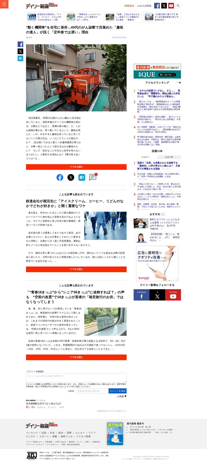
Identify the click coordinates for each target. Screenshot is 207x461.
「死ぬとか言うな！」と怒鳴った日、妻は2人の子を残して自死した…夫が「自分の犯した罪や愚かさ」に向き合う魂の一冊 (159, 186)
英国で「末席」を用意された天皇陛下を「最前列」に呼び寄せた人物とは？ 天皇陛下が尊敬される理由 (158, 166)
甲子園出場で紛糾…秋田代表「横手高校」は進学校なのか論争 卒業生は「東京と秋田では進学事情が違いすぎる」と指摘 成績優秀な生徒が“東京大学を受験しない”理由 (159, 141)
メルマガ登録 (144, 5)
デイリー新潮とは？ (34, 442)
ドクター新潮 (83, 436)
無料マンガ (67, 436)
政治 (60, 433)
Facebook (141, 292)
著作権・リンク (75, 442)
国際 (69, 433)
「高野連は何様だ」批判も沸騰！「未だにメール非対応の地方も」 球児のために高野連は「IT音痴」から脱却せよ (159, 119)
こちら (72, 459)
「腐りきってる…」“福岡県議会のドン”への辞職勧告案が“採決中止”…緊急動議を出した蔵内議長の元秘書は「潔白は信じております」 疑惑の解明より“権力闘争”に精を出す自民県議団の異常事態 (159, 106)
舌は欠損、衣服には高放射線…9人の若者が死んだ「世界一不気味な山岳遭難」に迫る (158, 176)
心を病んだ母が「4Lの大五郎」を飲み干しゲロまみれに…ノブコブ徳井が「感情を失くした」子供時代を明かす (159, 196)
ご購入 (87, 442)
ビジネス (30, 436)
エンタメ (80, 433)
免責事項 (96, 442)
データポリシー (53, 444)
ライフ (29, 37)
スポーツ (44, 436)
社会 (52, 433)
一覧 (179, 82)
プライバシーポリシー (35, 444)
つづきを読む (76, 167)
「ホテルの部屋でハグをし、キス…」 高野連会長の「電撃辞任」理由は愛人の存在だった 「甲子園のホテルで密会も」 (158, 93)
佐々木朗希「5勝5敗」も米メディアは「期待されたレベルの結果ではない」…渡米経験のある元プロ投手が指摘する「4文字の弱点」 (159, 129)
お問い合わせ (60, 442)
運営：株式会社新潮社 (71, 444)
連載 (54, 436)
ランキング (32, 433)
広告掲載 (48, 442)
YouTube (173, 292)
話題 (44, 433)
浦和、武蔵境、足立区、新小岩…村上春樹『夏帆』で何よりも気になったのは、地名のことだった (159, 206)
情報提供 (129, 5)
